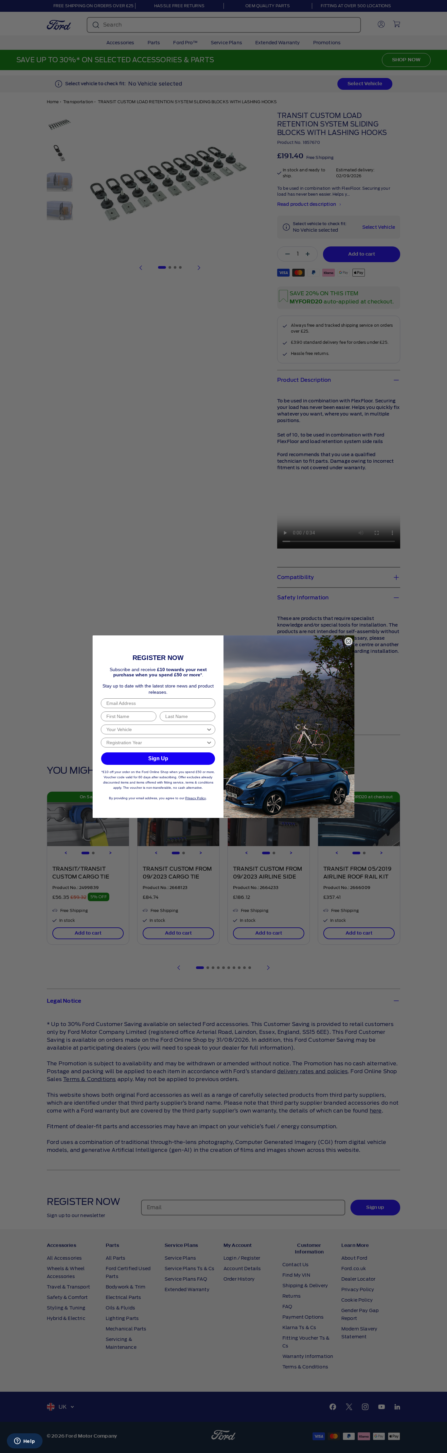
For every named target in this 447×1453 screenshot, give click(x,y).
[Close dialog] (348, 641)
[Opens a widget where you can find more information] (25, 1441)
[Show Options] (209, 729)
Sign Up (158, 758)
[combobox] (156, 729)
